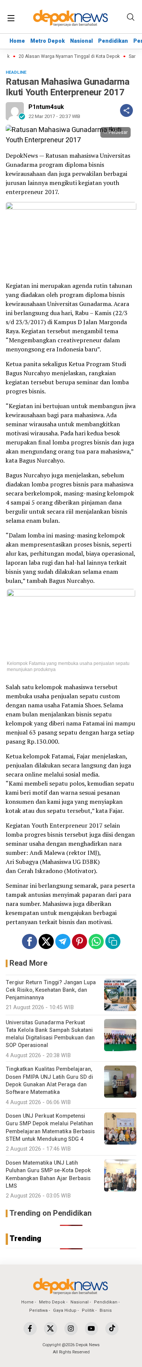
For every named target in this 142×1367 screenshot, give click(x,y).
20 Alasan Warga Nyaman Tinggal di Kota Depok (65, 56)
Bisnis (106, 1310)
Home (17, 41)
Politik (88, 1310)
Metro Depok (47, 41)
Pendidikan (113, 41)
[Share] (126, 110)
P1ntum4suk (46, 107)
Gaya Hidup (64, 1310)
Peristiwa (38, 1310)
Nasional (81, 41)
